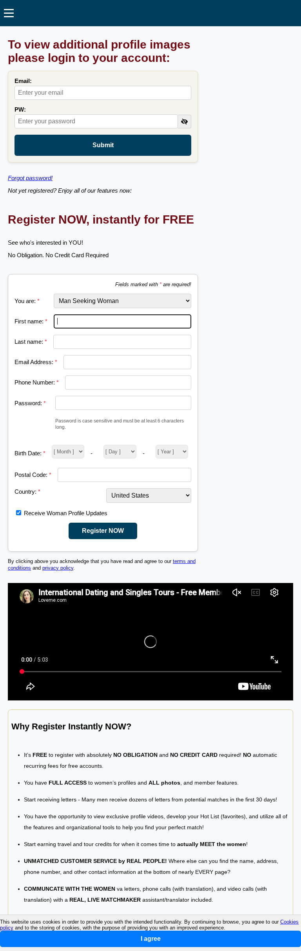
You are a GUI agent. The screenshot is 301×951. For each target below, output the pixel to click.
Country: (27, 491)
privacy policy (57, 568)
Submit (103, 145)
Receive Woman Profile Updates (65, 513)
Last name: (31, 341)
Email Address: (36, 362)
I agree (151, 938)
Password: (30, 403)
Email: (23, 81)
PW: (20, 109)
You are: (27, 301)
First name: (31, 321)
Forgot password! (30, 178)
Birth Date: (30, 453)
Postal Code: (33, 474)
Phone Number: (37, 382)
